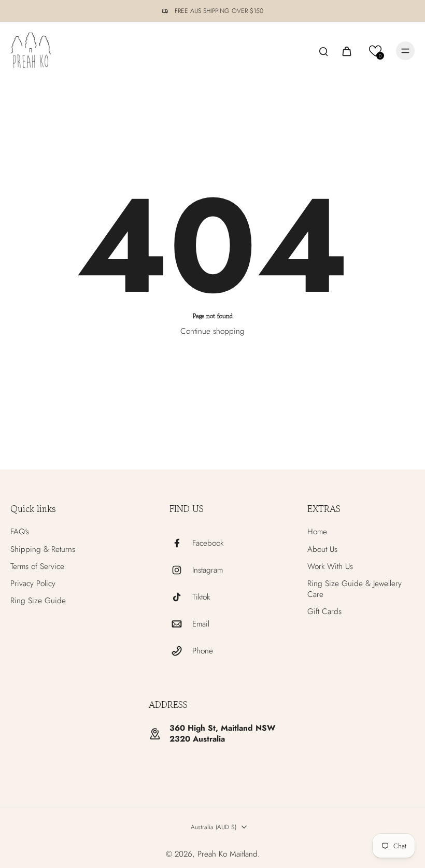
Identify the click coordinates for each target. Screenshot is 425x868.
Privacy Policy (32, 583)
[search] (323, 50)
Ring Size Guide (38, 600)
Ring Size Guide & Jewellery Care (354, 589)
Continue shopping (212, 331)
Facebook (207, 543)
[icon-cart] (346, 50)
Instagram (207, 570)
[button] (375, 51)
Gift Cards (324, 611)
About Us (322, 549)
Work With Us (330, 566)
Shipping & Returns (42, 549)
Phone (202, 651)
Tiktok (201, 597)
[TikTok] (180, 597)
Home (317, 532)
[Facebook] (180, 543)
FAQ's (19, 532)
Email (200, 624)
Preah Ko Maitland (227, 854)
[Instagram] (180, 570)
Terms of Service (37, 566)
